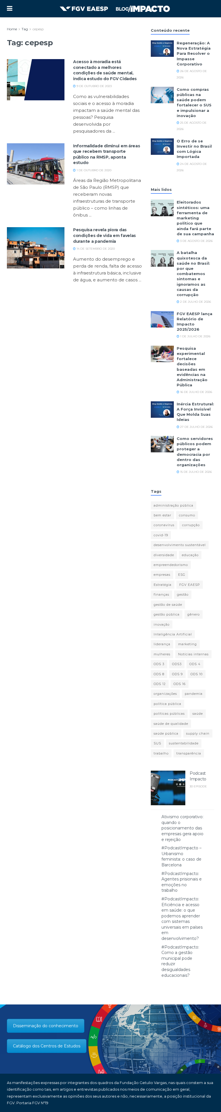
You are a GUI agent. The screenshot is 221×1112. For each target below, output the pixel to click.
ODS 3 (159, 664)
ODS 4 (195, 664)
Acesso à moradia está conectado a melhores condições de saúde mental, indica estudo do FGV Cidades (105, 70)
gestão (182, 594)
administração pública (173, 505)
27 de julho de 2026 (196, 427)
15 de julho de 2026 (195, 472)
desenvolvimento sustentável (180, 545)
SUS (157, 743)
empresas (162, 575)
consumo (187, 515)
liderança (162, 644)
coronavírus (164, 525)
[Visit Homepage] (115, 8)
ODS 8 (159, 674)
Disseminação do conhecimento (45, 1025)
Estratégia (163, 585)
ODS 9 (177, 674)
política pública (167, 704)
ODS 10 (196, 674)
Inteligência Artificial (173, 634)
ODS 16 (180, 684)
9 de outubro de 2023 (94, 86)
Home (12, 29)
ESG (181, 575)
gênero (193, 614)
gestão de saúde (168, 605)
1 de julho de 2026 (194, 336)
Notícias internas (193, 654)
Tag (25, 29)
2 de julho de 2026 (195, 302)
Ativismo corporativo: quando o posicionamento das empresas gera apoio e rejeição (182, 828)
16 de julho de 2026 (195, 392)
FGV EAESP (189, 585)
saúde (198, 714)
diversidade (164, 555)
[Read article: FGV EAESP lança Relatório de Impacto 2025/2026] (162, 319)
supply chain (197, 733)
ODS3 (177, 664)
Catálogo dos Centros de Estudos (46, 1046)
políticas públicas (169, 714)
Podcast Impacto (198, 776)
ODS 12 (160, 684)
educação (190, 555)
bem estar (162, 515)
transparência (188, 753)
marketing (187, 644)
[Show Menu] (9, 8)
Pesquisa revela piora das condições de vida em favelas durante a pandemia (104, 235)
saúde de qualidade (171, 724)
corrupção (191, 525)
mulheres (162, 654)
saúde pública (166, 733)
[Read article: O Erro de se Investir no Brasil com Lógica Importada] (162, 146)
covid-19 (161, 535)
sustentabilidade (184, 743)
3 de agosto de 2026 (196, 241)
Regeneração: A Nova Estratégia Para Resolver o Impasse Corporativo (194, 53)
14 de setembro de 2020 (95, 249)
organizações (165, 694)
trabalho (161, 753)
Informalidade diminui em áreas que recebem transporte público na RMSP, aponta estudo (106, 154)
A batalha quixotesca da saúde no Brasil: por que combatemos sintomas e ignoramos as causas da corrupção (193, 273)
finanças (161, 594)
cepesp (38, 29)
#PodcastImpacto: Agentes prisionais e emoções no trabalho (181, 882)
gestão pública (167, 614)
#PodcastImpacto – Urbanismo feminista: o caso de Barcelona (181, 856)
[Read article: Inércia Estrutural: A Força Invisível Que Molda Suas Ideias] (162, 409)
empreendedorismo (171, 565)
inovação (161, 624)
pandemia (194, 694)
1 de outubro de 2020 (93, 170)
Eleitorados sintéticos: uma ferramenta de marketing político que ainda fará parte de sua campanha (195, 218)
